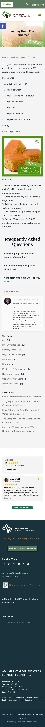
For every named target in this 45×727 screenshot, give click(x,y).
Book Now (7, 4)
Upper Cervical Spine (12, 378)
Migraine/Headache (12, 354)
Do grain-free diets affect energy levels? (22, 280)
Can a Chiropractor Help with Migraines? (22, 396)
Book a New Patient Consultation (22, 548)
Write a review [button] (12, 470)
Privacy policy (11, 722)
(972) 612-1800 (37, 5)
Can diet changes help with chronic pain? (19, 267)
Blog (35, 598)
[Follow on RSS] (28, 564)
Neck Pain (7, 359)
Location (35, 722)
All (3, 340)
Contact (8, 602)
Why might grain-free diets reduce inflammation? (19, 255)
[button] (3, 26)
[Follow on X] (9, 564)
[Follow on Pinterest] (23, 564)
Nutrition (6, 364)
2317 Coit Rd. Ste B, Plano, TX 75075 (17, 622)
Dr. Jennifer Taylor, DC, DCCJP (25, 299)
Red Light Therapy (11, 373)
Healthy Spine (9, 349)
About (6, 598)
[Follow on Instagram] (14, 564)
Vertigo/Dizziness (11, 383)
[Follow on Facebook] (4, 564)
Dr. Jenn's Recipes (11, 344)
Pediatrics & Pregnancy (13, 369)
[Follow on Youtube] (19, 564)
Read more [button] (8, 498)
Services (21, 598)
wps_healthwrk (13, 57)
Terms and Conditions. (24, 722)
